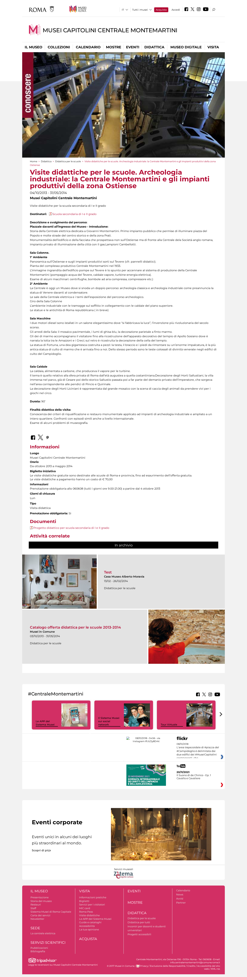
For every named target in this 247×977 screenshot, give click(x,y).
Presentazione (39, 897)
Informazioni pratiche (92, 897)
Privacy (144, 966)
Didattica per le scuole (68, 161)
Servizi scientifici (47, 942)
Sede (35, 928)
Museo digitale (186, 47)
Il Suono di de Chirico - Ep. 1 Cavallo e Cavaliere (194, 777)
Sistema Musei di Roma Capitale (50, 911)
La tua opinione (89, 929)
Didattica (154, 47)
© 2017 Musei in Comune (120, 966)
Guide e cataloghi (90, 922)
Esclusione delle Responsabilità (167, 966)
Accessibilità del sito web (208, 967)
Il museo (33, 47)
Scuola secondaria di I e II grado (74, 214)
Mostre (113, 47)
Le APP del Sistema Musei (45, 723)
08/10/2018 (198, 751)
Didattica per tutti (139, 922)
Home (33, 161)
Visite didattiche (89, 915)
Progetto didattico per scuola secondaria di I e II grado (71, 528)
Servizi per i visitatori (92, 904)
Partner (181, 902)
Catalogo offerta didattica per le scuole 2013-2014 (75, 627)
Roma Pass (86, 911)
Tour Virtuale (169, 724)
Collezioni (59, 47)
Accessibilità (87, 926)
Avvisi (179, 898)
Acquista (161, 9)
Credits (191, 966)
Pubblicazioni (39, 947)
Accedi (176, 9)
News (179, 894)
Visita (213, 47)
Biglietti (84, 901)
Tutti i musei (140, 9)
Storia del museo (41, 901)
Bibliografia (37, 951)
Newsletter (37, 918)
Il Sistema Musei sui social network (108, 721)
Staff (33, 908)
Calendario (88, 47)
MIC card (84, 908)
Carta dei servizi (40, 915)
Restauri (35, 904)
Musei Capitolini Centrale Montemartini (110, 30)
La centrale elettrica (42, 933)
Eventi (132, 47)
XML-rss (215, 969)
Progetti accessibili (139, 934)
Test (108, 572)
